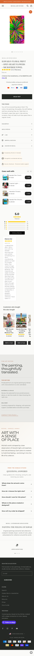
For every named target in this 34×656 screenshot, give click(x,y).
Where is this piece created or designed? (13, 504)
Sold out (17, 96)
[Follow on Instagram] (7, 628)
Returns (4, 599)
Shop (3, 602)
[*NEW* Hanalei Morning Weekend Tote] (9, 320)
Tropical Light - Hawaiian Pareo (14, 183)
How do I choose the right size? (13, 491)
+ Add (28, 177)
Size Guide (5, 605)
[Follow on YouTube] (17, 628)
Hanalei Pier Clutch (15, 175)
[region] (17, 547)
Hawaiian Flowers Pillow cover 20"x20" (15, 191)
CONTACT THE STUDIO (9, 415)
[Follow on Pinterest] (12, 628)
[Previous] (28, 171)
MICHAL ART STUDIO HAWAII (9, 58)
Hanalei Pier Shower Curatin (15, 199)
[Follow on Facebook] (3, 628)
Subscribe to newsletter (10, 593)
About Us (5, 596)
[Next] (31, 171)
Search (4, 590)
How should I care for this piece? (14, 497)
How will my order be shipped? (13, 511)
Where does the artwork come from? (13, 484)
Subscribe (8, 580)
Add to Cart (9, 343)
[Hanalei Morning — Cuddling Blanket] (21, 320)
